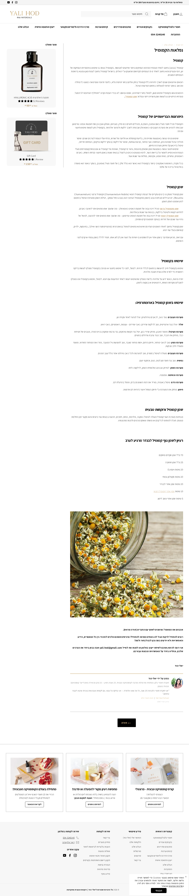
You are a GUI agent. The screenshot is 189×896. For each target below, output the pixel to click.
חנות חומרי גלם (147, 698)
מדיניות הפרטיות (176, 886)
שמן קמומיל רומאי (170, 215)
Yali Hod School (162, 698)
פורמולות (137, 851)
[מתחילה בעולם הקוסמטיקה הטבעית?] (34, 771)
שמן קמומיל (131, 96)
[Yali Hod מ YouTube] (64, 855)
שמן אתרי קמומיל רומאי (164, 491)
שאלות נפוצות (104, 851)
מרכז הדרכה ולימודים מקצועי (74, 27)
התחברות (175, 34)
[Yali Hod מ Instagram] (75, 855)
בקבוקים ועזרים (144, 27)
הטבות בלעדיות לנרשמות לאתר (96, 846)
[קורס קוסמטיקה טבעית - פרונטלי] (155, 771)
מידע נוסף (105, 873)
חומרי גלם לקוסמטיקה (169, 27)
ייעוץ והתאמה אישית (44, 27)
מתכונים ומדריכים (122, 27)
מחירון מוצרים (104, 842)
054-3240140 (158, 34)
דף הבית (179, 44)
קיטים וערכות (101, 27)
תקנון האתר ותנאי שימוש (99, 855)
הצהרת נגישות (104, 864)
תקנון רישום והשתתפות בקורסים (96, 860)
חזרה (124, 722)
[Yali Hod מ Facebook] (69, 855)
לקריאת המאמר (34, 804)
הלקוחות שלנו (135, 842)
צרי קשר (137, 860)
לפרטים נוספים (154, 804)
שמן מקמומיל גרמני (169, 208)
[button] (25, 101)
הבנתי (158, 890)
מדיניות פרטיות (103, 869)
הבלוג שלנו (23, 27)
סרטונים (137, 855)
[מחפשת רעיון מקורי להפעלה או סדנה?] (95, 771)
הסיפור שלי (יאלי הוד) (132, 837)
